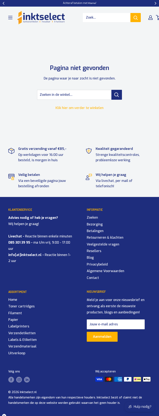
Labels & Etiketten (22, 340)
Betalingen (95, 231)
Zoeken (92, 217)
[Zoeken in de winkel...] (116, 95)
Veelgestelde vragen (103, 244)
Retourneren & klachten (105, 237)
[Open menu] (10, 17)
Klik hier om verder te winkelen (79, 108)
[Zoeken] (135, 17)
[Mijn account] (150, 17)
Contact (93, 278)
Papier (13, 320)
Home (12, 299)
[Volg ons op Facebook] (11, 380)
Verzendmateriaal (22, 346)
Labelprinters (18, 326)
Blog (90, 257)
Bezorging (95, 224)
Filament (15, 313)
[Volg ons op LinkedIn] (27, 380)
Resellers (94, 251)
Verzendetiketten (22, 333)
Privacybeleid (97, 264)
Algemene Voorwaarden (105, 271)
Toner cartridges (21, 306)
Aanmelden (102, 336)
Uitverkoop (16, 353)
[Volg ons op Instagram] (19, 380)
